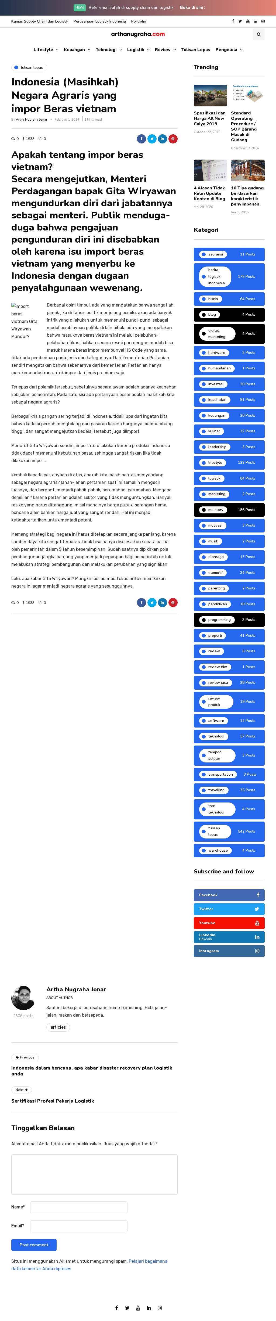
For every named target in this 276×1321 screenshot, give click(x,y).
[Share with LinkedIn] (162, 138)
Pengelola (226, 50)
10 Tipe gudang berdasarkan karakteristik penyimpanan (247, 196)
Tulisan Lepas (195, 50)
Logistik (135, 50)
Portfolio (138, 21)
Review (163, 50)
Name (18, 1207)
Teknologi (106, 50)
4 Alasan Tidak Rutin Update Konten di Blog (209, 193)
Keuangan (74, 50)
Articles (58, 1027)
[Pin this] (173, 138)
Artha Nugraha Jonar (31, 119)
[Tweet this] (152, 138)
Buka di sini (192, 7)
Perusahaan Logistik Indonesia (100, 21)
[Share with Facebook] (141, 138)
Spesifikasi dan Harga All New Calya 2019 (210, 118)
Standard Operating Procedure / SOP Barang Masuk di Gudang (244, 126)
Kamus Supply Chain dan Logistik (39, 21)
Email (17, 1225)
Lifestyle (43, 50)
